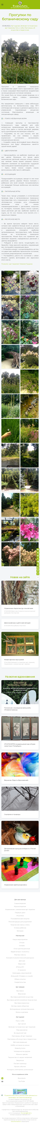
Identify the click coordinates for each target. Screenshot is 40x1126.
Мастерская (20, 935)
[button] (2, 4)
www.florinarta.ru (16, 1121)
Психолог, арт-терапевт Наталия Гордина (16, 264)
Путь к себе (19, 28)
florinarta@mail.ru (26, 1113)
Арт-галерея (20, 987)
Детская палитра (20, 899)
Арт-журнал (15, 26)
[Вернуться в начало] (20, 4)
